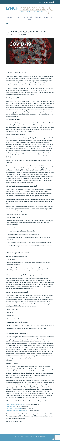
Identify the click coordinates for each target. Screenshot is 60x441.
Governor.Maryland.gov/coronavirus (17, 410)
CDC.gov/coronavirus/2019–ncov (15, 404)
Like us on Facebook (45, 2)
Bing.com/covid (10, 406)
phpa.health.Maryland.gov (14, 408)
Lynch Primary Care (13, 35)
